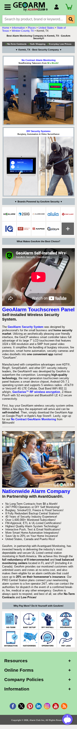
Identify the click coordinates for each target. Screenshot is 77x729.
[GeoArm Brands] (68, 229)
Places (32, 27)
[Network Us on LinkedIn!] (38, 706)
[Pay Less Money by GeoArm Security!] (66, 638)
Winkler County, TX (23, 30)
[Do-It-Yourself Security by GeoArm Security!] (48, 620)
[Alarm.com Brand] (38, 214)
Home (5, 27)
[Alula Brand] (53, 214)
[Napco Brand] (38, 229)
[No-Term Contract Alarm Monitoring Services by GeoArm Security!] (11, 620)
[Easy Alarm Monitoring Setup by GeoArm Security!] (29, 620)
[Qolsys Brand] (53, 229)
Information (18, 27)
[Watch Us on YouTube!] (55, 706)
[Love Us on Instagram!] (47, 706)
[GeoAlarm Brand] (9, 214)
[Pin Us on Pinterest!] (30, 706)
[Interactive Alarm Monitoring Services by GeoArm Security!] (11, 638)
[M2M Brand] (24, 229)
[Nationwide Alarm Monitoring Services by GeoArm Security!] (29, 638)
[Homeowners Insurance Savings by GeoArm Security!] (66, 620)
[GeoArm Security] (31, 7)
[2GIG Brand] (24, 214)
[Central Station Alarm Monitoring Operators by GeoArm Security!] (48, 638)
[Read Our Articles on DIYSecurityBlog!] (64, 706)
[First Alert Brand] (68, 214)
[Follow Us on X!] (21, 706)
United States (46, 27)
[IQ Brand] (9, 229)
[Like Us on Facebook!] (13, 706)
